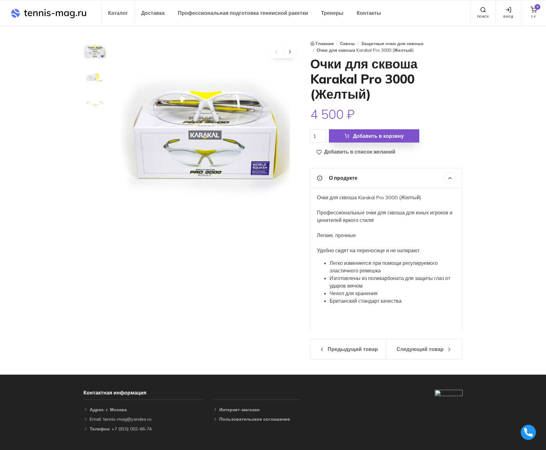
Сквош (347, 43)
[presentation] (276, 51)
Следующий (420, 349)
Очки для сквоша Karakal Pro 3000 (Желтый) (365, 50)
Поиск (483, 17)
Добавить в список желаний (359, 152)
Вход (508, 17)
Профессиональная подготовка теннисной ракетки (243, 13)
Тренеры (332, 13)
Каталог (118, 13)
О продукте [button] (342, 178)
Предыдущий (352, 349)
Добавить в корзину (378, 136)
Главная (325, 43)
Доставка (153, 13)
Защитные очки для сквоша (392, 43)
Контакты (369, 13)
